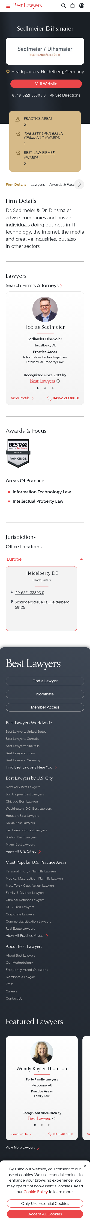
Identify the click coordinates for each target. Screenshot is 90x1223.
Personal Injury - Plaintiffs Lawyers (31, 871)
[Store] (72, 5)
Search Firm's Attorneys (32, 285)
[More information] (58, 380)
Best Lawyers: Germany (23, 760)
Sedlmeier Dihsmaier (45, 339)
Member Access (45, 707)
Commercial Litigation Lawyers (28, 921)
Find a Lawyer (45, 681)
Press (9, 984)
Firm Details (16, 184)
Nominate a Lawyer (20, 977)
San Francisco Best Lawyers (26, 830)
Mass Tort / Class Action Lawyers (30, 885)
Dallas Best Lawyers (20, 823)
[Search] (63, 5)
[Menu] (8, 6)
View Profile (20, 398)
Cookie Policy (36, 1191)
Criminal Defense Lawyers (25, 900)
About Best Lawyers (20, 955)
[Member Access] (81, 5)
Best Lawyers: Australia (23, 746)
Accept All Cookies (45, 1214)
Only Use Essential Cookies (45, 1203)
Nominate (45, 694)
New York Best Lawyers (23, 787)
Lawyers (38, 184)
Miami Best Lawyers (20, 844)
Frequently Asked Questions (27, 970)
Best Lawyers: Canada (22, 738)
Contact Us (14, 998)
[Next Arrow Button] (79, 184)
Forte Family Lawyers (42, 1079)
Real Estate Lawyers (20, 928)
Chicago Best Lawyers (22, 801)
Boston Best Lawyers (21, 837)
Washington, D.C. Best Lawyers (29, 808)
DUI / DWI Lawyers (20, 907)
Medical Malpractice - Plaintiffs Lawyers (34, 878)
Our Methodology (19, 962)
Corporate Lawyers (20, 914)
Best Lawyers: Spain (20, 753)
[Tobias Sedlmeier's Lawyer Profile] (45, 316)
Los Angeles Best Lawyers (25, 794)
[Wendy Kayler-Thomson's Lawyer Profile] (42, 1058)
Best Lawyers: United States (26, 731)
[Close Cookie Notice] (85, 1165)
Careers (11, 991)
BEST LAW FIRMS (39, 153)
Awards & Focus (63, 184)
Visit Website (46, 83)
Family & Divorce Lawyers (25, 892)
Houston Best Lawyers (22, 815)
